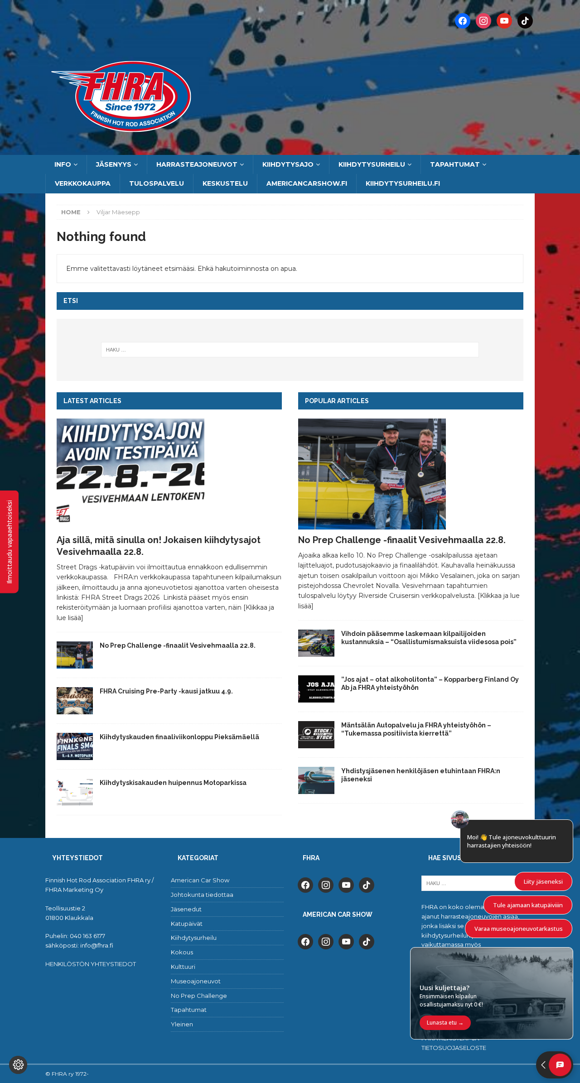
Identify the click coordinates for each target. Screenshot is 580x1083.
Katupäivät (187, 923)
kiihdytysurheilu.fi (403, 183)
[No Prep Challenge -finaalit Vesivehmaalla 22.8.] (75, 655)
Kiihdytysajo (288, 164)
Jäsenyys (113, 164)
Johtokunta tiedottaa (202, 894)
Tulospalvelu (156, 183)
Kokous (182, 952)
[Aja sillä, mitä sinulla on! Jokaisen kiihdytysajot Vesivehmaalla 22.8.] (169, 474)
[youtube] (346, 884)
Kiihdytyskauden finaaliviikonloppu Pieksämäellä (179, 737)
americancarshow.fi (306, 183)
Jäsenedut (186, 909)
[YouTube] (504, 20)
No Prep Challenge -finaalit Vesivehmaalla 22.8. (178, 645)
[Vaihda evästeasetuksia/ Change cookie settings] (18, 1065)
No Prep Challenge (199, 995)
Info (62, 164)
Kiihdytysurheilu (371, 164)
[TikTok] (525, 20)
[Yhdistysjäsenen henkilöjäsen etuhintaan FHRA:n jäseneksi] (316, 780)
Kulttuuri (183, 966)
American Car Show (200, 880)
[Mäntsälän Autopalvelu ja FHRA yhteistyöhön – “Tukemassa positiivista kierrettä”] (316, 734)
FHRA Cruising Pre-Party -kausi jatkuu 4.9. (166, 691)
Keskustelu (225, 183)
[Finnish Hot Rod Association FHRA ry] (290, 150)
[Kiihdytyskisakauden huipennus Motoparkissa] (75, 792)
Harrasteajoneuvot (196, 164)
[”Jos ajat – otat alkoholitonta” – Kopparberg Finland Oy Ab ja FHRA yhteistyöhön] (316, 689)
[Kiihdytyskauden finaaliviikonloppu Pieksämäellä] (75, 746)
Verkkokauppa (83, 183)
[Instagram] (483, 20)
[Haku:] (290, 349)
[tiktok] (366, 884)
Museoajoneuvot (196, 981)
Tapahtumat (455, 164)
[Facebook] (462, 20)
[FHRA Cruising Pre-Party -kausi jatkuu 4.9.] (75, 700)
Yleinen (182, 1024)
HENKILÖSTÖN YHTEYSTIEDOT (90, 963)
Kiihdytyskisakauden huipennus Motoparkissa (173, 782)
